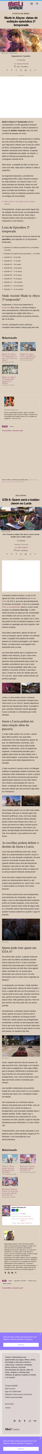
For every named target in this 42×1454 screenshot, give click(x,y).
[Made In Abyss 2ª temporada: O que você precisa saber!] (10, 346)
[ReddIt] (30, 70)
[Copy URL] (35, 70)
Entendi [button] (21, 1449)
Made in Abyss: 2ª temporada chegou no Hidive (9, 380)
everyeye (11, 426)
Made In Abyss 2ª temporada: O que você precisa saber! (9, 357)
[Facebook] (7, 70)
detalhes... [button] (29, 1443)
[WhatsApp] (21, 70)
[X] (12, 70)
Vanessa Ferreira (23, 64)
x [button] (40, 1438)
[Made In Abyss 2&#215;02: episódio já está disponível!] (28, 346)
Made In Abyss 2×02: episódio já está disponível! (28, 356)
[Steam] (35, 1421)
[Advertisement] (21, 97)
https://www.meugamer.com (11, 409)
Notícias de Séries (20, 13)
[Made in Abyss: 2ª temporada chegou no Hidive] (10, 369)
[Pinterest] (16, 70)
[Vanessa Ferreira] (9, 401)
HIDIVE (7, 308)
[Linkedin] (26, 70)
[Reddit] (30, 1421)
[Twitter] (20, 1421)
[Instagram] (14, 1421)
